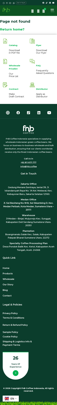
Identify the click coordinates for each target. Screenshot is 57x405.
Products (8, 273)
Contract (13, 89)
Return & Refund (12, 325)
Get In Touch (21, 3)
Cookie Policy (10, 336)
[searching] (32, 11)
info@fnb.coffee (28, 166)
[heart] (38, 11)
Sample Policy (10, 332)
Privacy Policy (10, 313)
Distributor (42, 89)
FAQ (38, 65)
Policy (24, 325)
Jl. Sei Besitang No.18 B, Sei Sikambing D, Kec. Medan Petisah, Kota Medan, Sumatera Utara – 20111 (28, 206)
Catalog (13, 45)
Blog (5, 290)
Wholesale (8, 279)
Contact (7, 295)
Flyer (38, 45)
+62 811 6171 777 (28, 162)
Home (6, 268)
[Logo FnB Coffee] (6, 10)
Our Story (8, 284)
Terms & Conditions (13, 318)
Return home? (12, 29)
